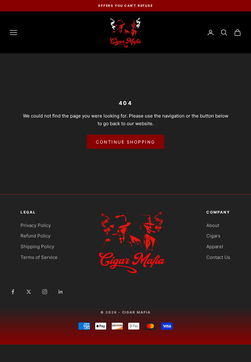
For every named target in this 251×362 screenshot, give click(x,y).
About (212, 225)
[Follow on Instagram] (45, 292)
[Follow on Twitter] (29, 292)
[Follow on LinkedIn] (61, 292)
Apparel (214, 246)
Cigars (213, 236)
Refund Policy (36, 236)
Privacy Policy (36, 225)
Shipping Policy (37, 246)
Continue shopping (125, 141)
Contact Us (218, 257)
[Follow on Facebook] (13, 292)
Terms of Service (39, 257)
